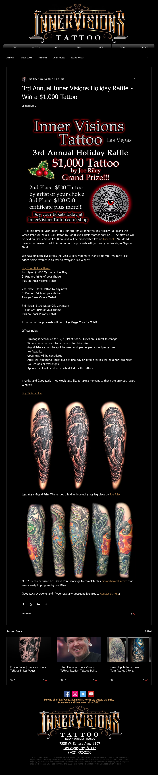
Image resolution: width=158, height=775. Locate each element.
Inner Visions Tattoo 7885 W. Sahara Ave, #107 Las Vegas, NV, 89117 (79, 744)
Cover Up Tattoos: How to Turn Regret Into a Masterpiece (126, 669)
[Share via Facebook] (23, 604)
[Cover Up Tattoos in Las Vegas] (129, 649)
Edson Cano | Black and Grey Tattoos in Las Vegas (28, 669)
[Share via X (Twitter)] (30, 604)
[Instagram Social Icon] (75, 694)
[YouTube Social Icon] (91, 694)
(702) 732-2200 (79, 752)
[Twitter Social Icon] (83, 694)
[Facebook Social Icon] (67, 694)
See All (148, 631)
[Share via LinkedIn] (38, 604)
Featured (42, 58)
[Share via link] (46, 604)
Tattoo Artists (77, 58)
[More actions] (134, 79)
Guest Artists (59, 58)
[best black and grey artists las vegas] (29, 649)
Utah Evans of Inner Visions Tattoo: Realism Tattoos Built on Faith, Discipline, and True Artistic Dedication (78, 669)
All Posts (10, 58)
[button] (147, 58)
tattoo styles (26, 58)
